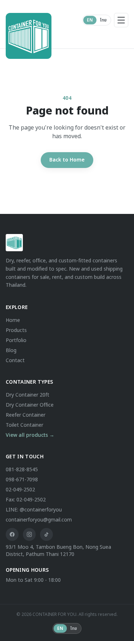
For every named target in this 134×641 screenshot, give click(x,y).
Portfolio (16, 340)
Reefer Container (25, 415)
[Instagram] (29, 534)
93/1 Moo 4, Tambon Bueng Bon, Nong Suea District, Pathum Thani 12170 (58, 551)
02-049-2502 (20, 489)
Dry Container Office (30, 405)
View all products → (30, 435)
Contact (15, 360)
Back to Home (67, 160)
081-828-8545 (22, 469)
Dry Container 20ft (27, 395)
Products (16, 330)
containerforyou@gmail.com (39, 520)
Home (13, 320)
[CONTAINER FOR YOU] (20, 20)
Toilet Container (24, 425)
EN (90, 20)
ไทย (103, 20)
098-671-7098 (22, 479)
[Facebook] (12, 534)
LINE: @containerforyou (34, 510)
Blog (11, 350)
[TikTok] (46, 534)
